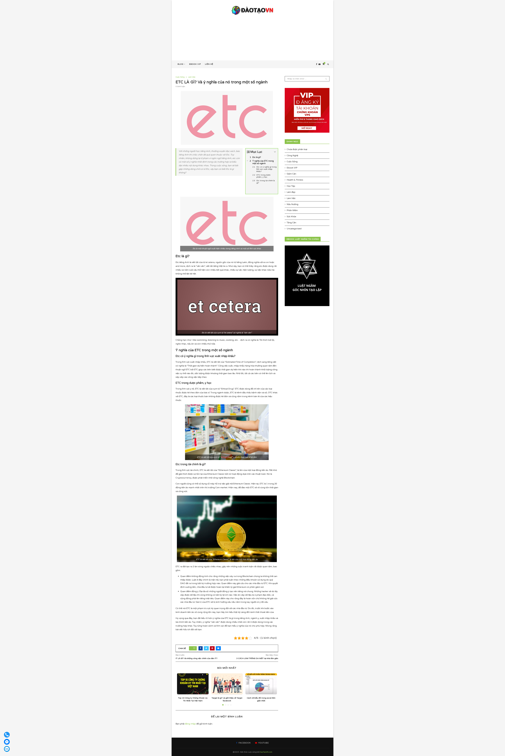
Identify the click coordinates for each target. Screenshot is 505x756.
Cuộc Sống (180, 77)
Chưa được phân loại (297, 149)
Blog (180, 64)
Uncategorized (294, 228)
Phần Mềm (292, 210)
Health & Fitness (295, 180)
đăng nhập (190, 723)
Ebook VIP (195, 64)
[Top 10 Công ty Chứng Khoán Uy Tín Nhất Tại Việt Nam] (193, 683)
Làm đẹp (291, 192)
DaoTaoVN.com (266, 752)
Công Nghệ (292, 155)
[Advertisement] (252, 35)
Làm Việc (191, 77)
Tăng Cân (291, 222)
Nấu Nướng (292, 204)
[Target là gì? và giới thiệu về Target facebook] (227, 683)
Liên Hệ (209, 64)
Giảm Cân (291, 173)
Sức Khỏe (291, 216)
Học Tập (291, 186)
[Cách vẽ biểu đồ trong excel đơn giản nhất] (261, 683)
